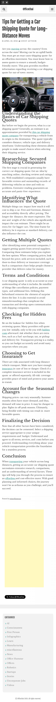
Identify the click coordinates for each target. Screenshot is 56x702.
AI (8, 623)
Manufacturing (15, 645)
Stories (10, 676)
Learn (10, 641)
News (10, 654)
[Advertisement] (24, 548)
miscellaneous (15, 499)
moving (15, 49)
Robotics (11, 667)
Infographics (14, 636)
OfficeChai (28, 9)
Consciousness (14, 627)
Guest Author (28, 41)
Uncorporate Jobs (16, 680)
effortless (10, 478)
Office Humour (15, 658)
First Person (13, 632)
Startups (11, 672)
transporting (16, 461)
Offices (10, 663)
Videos (10, 685)
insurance (7, 368)
